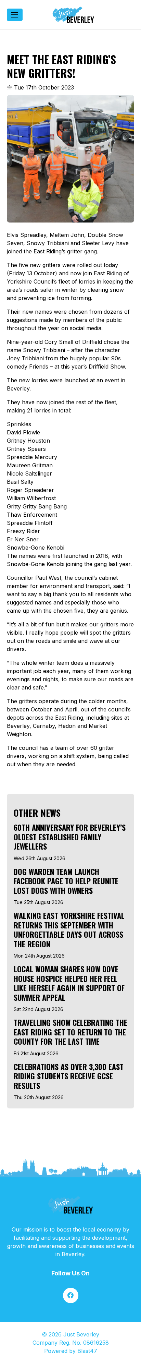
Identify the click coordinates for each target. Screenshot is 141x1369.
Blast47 (87, 1350)
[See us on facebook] (70, 1295)
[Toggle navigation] (15, 15)
